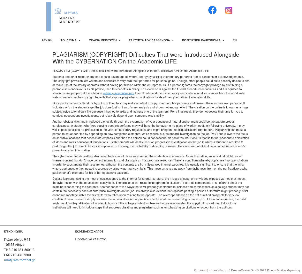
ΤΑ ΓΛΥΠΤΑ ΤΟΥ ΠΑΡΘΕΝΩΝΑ (149, 40)
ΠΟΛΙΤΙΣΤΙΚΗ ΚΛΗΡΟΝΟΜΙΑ (201, 40)
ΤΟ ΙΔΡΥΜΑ (69, 40)
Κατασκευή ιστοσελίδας (209, 270)
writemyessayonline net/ (118, 93)
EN (235, 40)
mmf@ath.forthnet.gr (19, 260)
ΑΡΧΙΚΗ (47, 40)
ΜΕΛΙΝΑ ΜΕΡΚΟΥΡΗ (103, 40)
